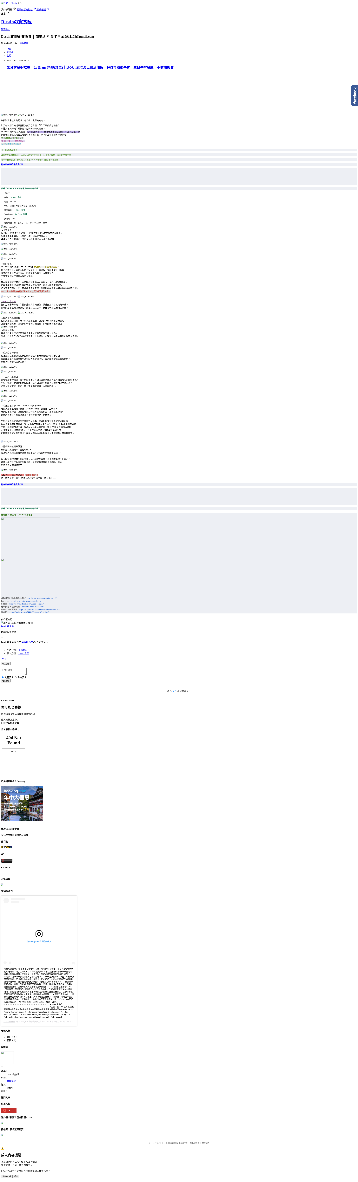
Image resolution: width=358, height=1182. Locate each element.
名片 (9, 55)
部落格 (10, 52)
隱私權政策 (194, 1143)
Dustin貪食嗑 (7, 626)
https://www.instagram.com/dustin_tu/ (26, 601)
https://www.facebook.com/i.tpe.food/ (41, 598)
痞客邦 (25, 642)
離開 (16, 1176)
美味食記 (22, 650)
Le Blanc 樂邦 (15, 197)
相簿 (9, 49)
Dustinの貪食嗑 (16, 21)
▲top (3, 658)
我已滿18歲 (6, 1176)
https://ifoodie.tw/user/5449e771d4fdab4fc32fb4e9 (29, 612)
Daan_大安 (23, 653)
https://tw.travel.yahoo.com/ (33, 607)
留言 (31, 642)
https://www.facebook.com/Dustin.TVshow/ (26, 604)
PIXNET (158, 1143)
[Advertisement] (179, 94)
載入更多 (6, 664)
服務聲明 (205, 1143)
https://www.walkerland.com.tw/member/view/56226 (40, 609)
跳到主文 (5, 29)
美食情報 (24, 43)
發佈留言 (6, 681)
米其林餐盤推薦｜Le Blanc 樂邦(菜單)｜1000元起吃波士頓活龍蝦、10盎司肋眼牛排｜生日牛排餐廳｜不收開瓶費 (90, 67)
